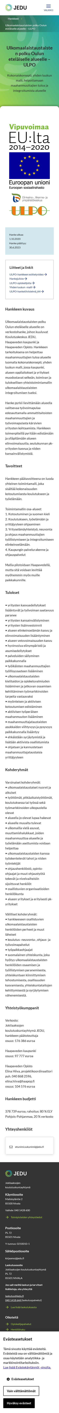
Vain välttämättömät (21, 1391)
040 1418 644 (13, 1300)
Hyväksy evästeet (19, 1403)
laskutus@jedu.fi (14, 1295)
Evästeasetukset (22, 1379)
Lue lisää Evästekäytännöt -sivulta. (27, 1367)
